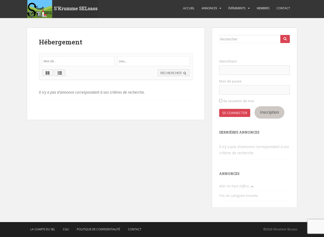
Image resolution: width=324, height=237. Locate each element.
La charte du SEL (42, 229)
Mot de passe (230, 81)
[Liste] (59, 72)
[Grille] (47, 72)
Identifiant (228, 61)
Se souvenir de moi (238, 101)
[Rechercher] (285, 39)
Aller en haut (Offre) (234, 186)
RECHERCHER (171, 73)
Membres (263, 8)
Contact (283, 8)
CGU (66, 229)
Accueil (188, 8)
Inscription (269, 112)
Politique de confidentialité (98, 229)
